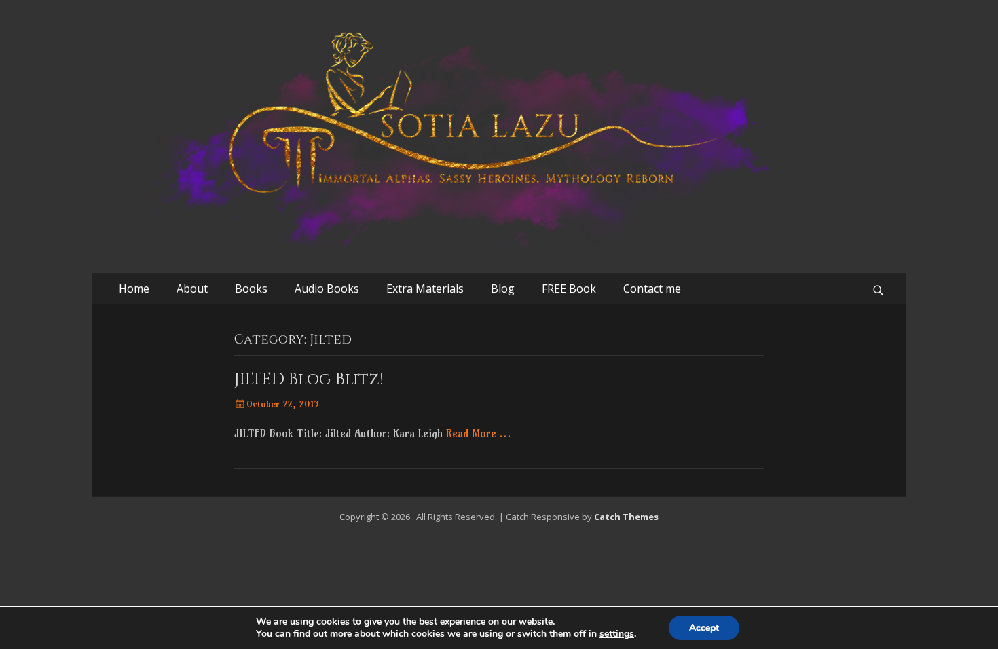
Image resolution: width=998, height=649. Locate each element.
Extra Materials (425, 288)
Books (251, 288)
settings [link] (616, 633)
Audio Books (327, 288)
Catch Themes (626, 517)
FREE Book (569, 288)
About (192, 288)
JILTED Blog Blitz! (309, 379)
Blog (503, 288)
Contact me (652, 288)
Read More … (478, 433)
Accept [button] (704, 627)
